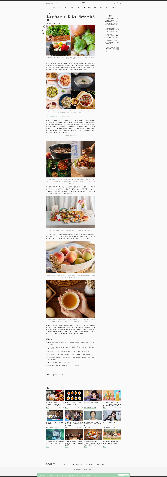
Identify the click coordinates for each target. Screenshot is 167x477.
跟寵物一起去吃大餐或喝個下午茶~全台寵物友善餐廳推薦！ (111, 442)
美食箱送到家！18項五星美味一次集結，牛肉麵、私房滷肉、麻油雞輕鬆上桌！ (70, 354)
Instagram (101, 464)
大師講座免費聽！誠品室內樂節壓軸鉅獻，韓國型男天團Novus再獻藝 (74, 443)
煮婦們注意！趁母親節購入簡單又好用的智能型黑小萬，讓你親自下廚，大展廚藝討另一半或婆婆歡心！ (71, 348)
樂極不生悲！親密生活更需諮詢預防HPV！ (55, 423)
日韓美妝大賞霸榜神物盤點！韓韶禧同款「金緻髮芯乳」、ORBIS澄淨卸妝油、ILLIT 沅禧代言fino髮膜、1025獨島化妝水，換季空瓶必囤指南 (112, 21)
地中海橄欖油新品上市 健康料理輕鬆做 (59, 116)
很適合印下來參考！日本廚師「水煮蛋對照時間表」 (73, 403)
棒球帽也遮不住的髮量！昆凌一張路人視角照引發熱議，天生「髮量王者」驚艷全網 (112, 30)
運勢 (89, 7)
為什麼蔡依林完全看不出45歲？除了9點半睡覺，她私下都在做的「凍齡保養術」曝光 (112, 36)
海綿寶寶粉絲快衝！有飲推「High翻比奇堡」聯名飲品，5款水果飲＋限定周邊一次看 (112, 404)
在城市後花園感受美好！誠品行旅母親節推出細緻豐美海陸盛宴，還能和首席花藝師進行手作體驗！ (71, 358)
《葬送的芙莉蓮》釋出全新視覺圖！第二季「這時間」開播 (55, 442)
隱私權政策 (66, 475)
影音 (107, 7)
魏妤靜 (58, 23)
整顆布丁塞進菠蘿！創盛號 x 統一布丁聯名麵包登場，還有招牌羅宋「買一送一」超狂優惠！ (71, 343)
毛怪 (101, 7)
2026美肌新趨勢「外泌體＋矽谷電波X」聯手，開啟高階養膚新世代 (92, 423)
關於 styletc (67, 464)
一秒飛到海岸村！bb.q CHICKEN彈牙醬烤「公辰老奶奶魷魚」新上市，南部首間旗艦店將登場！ (93, 443)
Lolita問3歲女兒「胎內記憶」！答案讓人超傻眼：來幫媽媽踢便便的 (112, 42)
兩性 (95, 7)
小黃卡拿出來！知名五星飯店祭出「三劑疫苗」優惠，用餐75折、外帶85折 (69, 351)
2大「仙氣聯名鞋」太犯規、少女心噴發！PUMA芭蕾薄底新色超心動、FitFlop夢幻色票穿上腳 (112, 49)
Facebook (90, 464)
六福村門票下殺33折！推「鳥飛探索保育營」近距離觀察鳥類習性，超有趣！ (74, 423)
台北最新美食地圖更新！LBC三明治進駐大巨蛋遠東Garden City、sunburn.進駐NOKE (55, 404)
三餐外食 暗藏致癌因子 (109, 422)
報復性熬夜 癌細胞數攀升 (91, 402)
